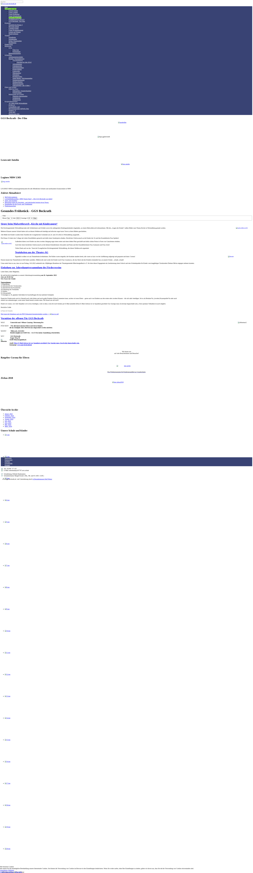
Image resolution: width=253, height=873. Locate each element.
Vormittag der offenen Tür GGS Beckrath (22, 318)
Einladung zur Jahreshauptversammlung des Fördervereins (31, 267)
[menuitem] (6, 7)
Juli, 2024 (8, 421)
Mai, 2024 (8, 424)
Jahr (14, 218)
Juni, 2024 (8, 423)
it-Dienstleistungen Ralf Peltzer (42, 479)
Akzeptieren (4, 870)
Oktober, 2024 (9, 415)
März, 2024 (8, 426)
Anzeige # (24, 218)
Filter (35, 218)
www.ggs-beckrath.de (24, 345)
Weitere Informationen (7, 872)
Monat (4, 218)
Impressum (18, 872)
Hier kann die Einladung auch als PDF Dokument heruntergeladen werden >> (25, 314)
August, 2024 (9, 419)
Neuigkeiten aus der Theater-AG (31, 252)
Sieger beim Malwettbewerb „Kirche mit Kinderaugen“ (29, 224)
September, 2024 (10, 417)
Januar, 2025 (9, 414)
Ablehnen (11, 870)
